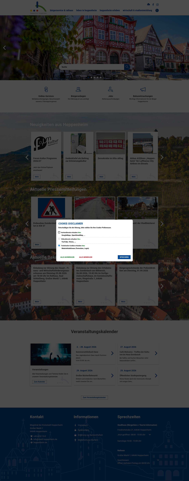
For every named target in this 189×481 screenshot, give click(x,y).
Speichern (124, 257)
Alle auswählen (67, 257)
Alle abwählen (85, 257)
